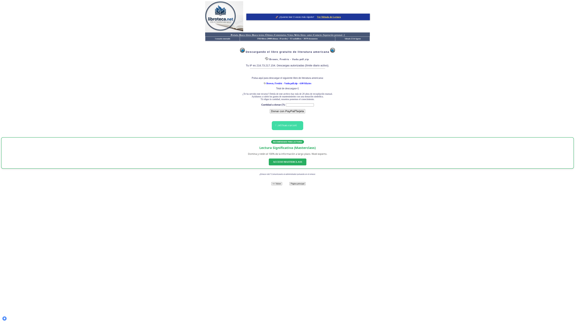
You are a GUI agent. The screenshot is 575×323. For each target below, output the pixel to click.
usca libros (245, 35)
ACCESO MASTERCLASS (287, 162)
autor (309, 35)
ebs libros (300, 35)
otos (290, 35)
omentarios (280, 35)
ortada (234, 35)
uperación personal (332, 35)
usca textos (258, 35)
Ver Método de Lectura (329, 17)
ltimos (269, 35)
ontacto (317, 35)
